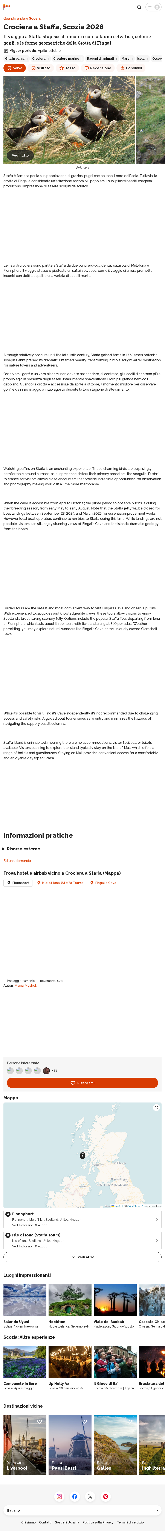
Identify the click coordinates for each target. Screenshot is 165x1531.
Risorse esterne (23, 848)
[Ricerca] (139, 7)
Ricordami (86, 1083)
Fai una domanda (17, 861)
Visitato (43, 68)
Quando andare (22, 18)
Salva (17, 68)
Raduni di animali (100, 58)
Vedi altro (86, 1257)
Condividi (134, 68)
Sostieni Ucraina (67, 1522)
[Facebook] (75, 1496)
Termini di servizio (130, 1522)
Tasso (70, 68)
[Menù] (153, 7)
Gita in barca (14, 58)
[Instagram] (59, 1496)
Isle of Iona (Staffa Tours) (62, 883)
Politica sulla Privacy (98, 1522)
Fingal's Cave (105, 883)
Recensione (100, 68)
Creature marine (66, 58)
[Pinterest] (106, 1496)
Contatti (45, 1522)
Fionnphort (21, 883)
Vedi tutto (20, 155)
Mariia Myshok (25, 985)
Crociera (39, 58)
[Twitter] (90, 1496)
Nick (86, 168)
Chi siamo (28, 1522)
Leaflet (118, 1206)
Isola (141, 58)
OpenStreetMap (136, 1206)
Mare (126, 58)
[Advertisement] (82, 222)
